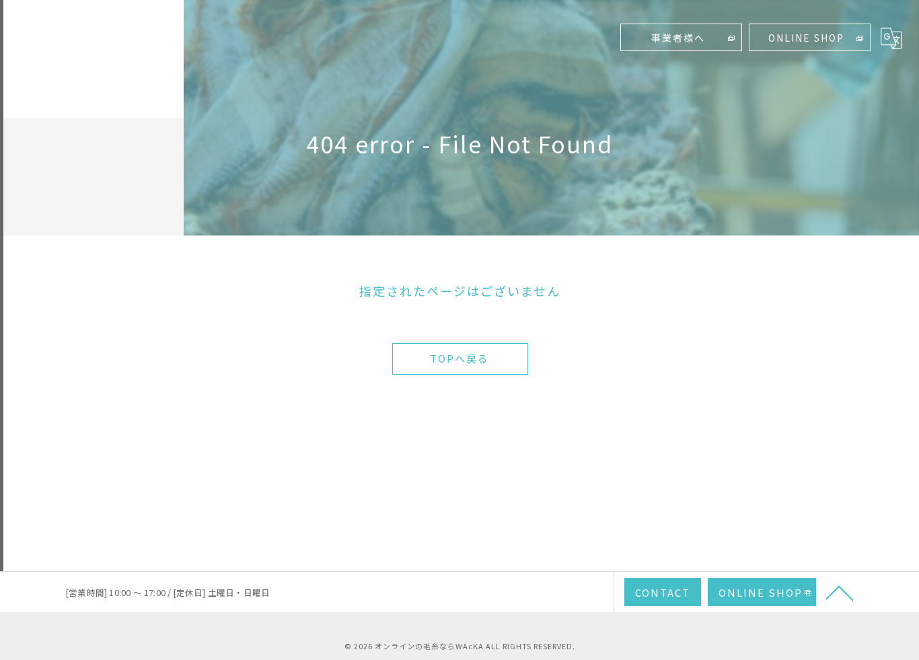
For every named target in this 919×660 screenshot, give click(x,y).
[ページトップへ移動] (839, 592)
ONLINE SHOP (806, 37)
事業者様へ (678, 37)
